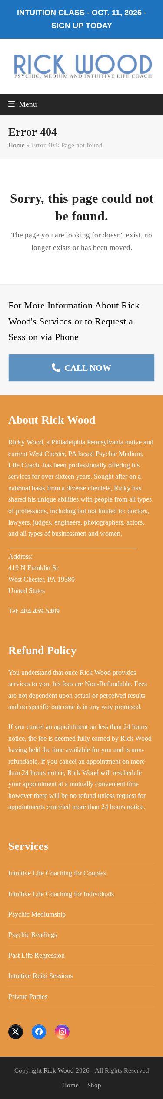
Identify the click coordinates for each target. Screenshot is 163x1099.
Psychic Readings (32, 934)
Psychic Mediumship (37, 914)
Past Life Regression (36, 955)
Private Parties (27, 996)
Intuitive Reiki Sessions (40, 975)
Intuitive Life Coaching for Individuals (61, 894)
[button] (22, 104)
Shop (94, 1085)
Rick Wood (58, 1070)
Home (16, 145)
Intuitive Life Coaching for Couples (57, 873)
